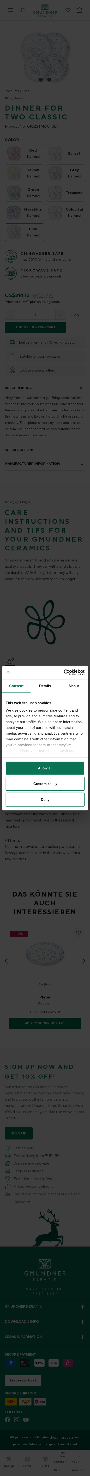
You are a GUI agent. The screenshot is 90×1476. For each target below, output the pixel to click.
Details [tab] (45, 686)
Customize (42, 784)
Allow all (45, 768)
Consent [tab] (16, 686)
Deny (45, 799)
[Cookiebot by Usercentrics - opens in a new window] (64, 672)
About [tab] (73, 686)
